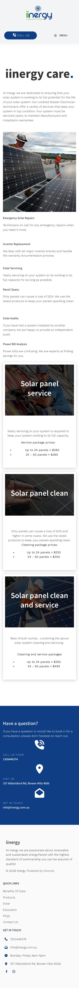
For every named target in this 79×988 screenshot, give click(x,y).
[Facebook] (6, 971)
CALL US (10, 33)
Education (10, 909)
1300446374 (10, 759)
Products (9, 897)
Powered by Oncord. (41, 870)
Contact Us (10, 922)
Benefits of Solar (14, 891)
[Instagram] (13, 971)
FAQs (6, 916)
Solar (6, 903)
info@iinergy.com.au (16, 807)
